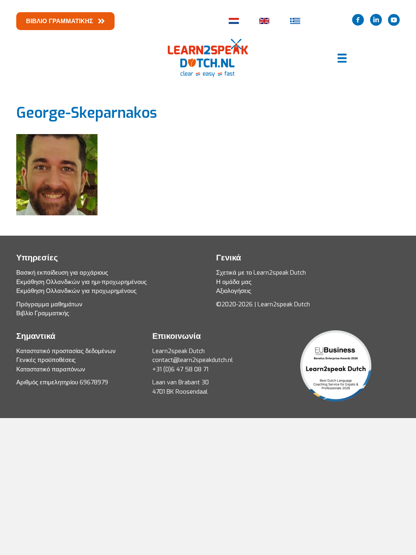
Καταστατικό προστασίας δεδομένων (66, 351)
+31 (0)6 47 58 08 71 (180, 369)
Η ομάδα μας (233, 282)
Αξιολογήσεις (233, 291)
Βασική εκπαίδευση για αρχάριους (62, 273)
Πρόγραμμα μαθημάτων (49, 304)
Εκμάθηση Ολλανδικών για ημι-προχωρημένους (81, 282)
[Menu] (338, 58)
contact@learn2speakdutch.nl (192, 360)
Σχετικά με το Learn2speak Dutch (261, 273)
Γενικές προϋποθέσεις (46, 360)
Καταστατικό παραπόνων (50, 369)
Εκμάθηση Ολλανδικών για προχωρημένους (76, 291)
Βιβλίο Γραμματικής (42, 313)
